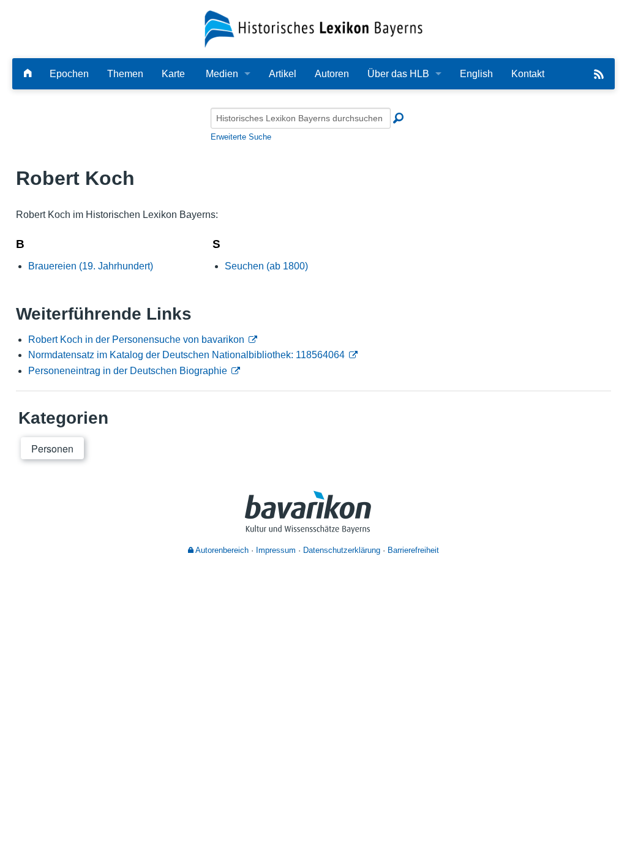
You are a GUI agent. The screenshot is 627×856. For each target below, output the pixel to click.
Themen (125, 74)
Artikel (282, 74)
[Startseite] (314, 28)
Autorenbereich (221, 550)
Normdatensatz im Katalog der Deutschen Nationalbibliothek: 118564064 (186, 355)
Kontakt (527, 74)
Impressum (276, 550)
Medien (222, 74)
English (476, 74)
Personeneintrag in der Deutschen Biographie (127, 371)
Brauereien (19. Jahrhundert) (90, 266)
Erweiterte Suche (241, 136)
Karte (173, 74)
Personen (52, 448)
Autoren (332, 74)
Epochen (69, 74)
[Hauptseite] (27, 74)
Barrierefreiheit (413, 550)
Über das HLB (398, 74)
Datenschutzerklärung (341, 550)
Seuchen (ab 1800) (266, 266)
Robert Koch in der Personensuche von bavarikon (136, 339)
